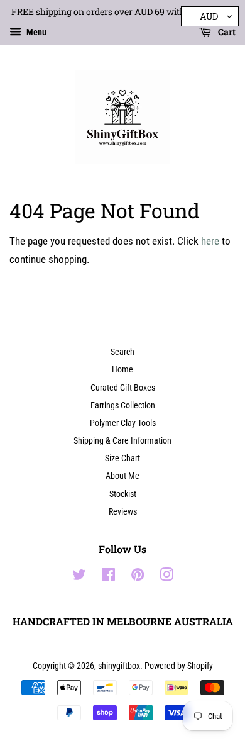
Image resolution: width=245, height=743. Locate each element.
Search (122, 352)
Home (122, 369)
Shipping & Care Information (123, 440)
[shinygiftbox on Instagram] (166, 577)
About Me (122, 476)
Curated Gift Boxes (122, 388)
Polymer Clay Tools (123, 423)
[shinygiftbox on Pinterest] (137, 577)
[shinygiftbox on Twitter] (79, 577)
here (210, 241)
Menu (35, 32)
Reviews (123, 511)
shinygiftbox (119, 666)
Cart (226, 32)
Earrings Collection (122, 405)
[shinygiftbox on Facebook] (108, 577)
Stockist (122, 494)
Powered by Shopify (178, 666)
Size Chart (122, 458)
